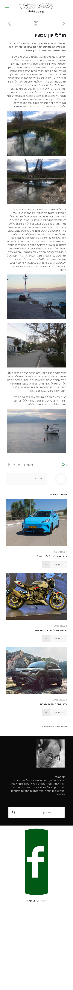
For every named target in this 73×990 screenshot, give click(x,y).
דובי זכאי (38, 478)
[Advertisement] (36, 949)
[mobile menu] (7, 7)
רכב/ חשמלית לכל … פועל (52, 556)
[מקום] (36, 7)
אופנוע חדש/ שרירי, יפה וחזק (50, 630)
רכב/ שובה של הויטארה (53, 704)
